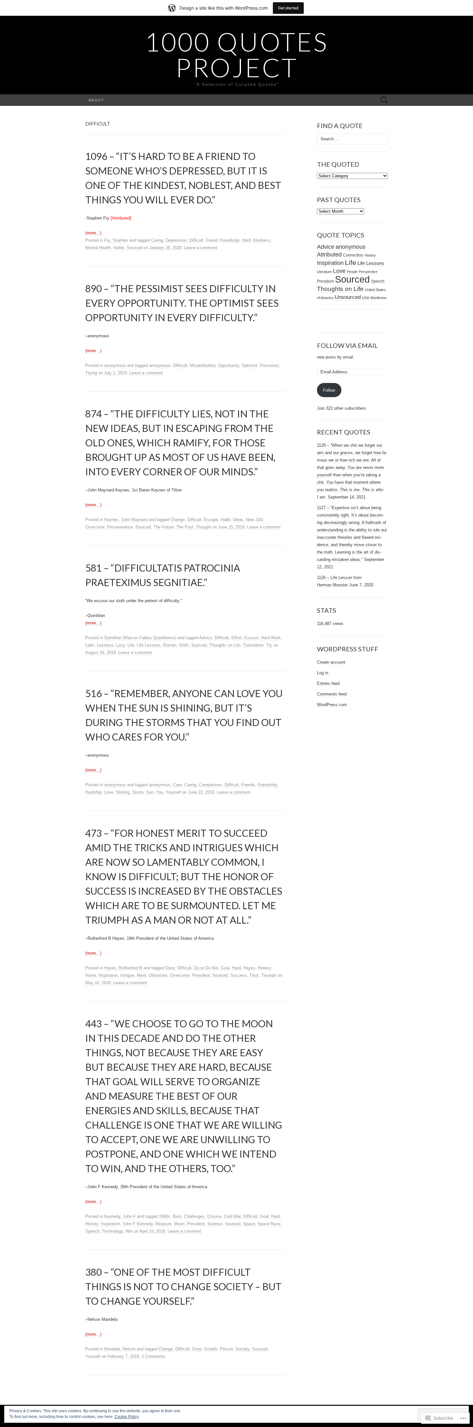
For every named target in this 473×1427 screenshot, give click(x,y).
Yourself (173, 792)
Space (249, 1223)
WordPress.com (332, 704)
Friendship (229, 240)
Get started (288, 7)
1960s (164, 1216)
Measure (163, 1223)
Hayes (249, 967)
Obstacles (158, 975)
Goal (225, 967)
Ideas (238, 519)
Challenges (194, 1216)
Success (238, 975)
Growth (210, 1349)
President (201, 975)
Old (259, 519)
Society (242, 1349)
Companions (210, 784)
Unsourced (348, 297)
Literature (324, 272)
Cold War (232, 1216)
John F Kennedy (138, 1223)
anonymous (115, 365)
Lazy (120, 645)
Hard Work (271, 637)
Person (226, 1349)
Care (177, 784)
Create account (331, 662)
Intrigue (127, 975)
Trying (91, 372)
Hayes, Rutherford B (123, 967)
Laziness (105, 645)
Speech (92, 1231)
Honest (264, 967)
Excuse (251, 637)
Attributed (329, 254)
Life (130, 645)
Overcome (95, 527)
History (91, 1223)
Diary (170, 967)
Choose (214, 1216)
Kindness (262, 240)
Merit (141, 975)
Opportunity (228, 365)
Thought (203, 527)
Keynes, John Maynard (125, 519)
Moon (179, 1223)
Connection (353, 255)
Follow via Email (347, 345)
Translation (253, 645)
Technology (112, 1231)
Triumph (268, 975)
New (250, 519)
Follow (329, 390)
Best (177, 1216)
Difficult (196, 240)
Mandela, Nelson (119, 1349)
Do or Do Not (206, 967)
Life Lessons (149, 645)
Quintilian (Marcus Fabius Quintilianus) (140, 637)
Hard (246, 240)
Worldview (378, 298)
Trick (254, 975)
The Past (184, 527)
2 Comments (153, 1356)
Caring (157, 240)
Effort (236, 637)
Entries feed (328, 683)
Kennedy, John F (120, 1216)
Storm (138, 792)
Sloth (184, 645)
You (159, 792)
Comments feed (332, 694)
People (352, 272)
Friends (248, 784)
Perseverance (120, 527)
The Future (163, 527)
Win (129, 1231)
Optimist (249, 365)
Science (214, 1223)
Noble (119, 247)
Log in (322, 672)
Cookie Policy (127, 1416)
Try (269, 645)
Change (178, 519)
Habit (225, 519)
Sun (149, 792)
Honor (90, 975)
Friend (212, 240)
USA (365, 298)
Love (108, 792)
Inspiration (108, 975)
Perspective (368, 272)
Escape (211, 519)
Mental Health (98, 247)
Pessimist (269, 365)
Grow (196, 1349)
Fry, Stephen (116, 240)
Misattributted (202, 365)
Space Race (268, 1223)
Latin (89, 645)
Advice (205, 637)
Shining (123, 792)
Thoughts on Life (224, 645)
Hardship (93, 792)
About (96, 100)
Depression (176, 240)
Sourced (134, 247)
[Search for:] (384, 100)
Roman (169, 645)
